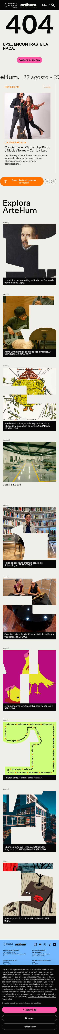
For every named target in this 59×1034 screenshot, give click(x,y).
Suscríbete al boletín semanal (24, 181)
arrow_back (47, 181)
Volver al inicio (29, 60)
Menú (46, 5)
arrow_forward (53, 181)
